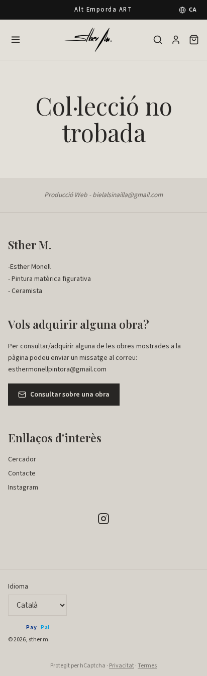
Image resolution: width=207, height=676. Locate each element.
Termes (147, 665)
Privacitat (121, 665)
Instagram (23, 487)
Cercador (22, 459)
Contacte (22, 473)
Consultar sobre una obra (70, 395)
